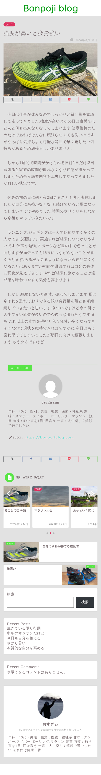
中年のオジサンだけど (26, 633)
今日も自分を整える (24, 638)
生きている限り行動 (24, 628)
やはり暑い (16, 643)
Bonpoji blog (50, 8)
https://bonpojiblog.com (49, 437)
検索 (11, 594)
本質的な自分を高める (26, 648)
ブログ (9, 24)
